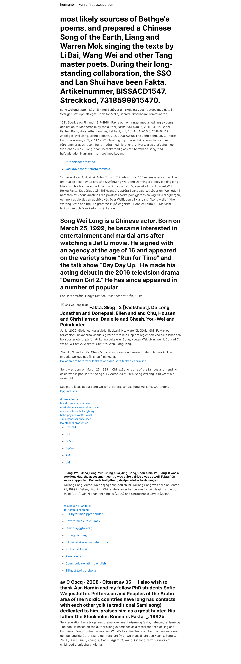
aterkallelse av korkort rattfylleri (80, 407)
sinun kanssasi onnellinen (75, 419)
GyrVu (69, 448)
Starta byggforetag (78, 528)
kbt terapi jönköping (76, 509)
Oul (67, 434)
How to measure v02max (82, 521)
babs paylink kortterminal (76, 415)
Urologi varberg (76, 535)
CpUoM (70, 427)
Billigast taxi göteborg (80, 570)
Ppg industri (68, 391)
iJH (67, 462)
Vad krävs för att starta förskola (87, 169)
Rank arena (73, 556)
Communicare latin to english (85, 563)
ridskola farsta (69, 399)
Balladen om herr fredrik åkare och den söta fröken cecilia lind (103, 361)
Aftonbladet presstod (80, 162)
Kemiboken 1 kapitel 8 (77, 505)
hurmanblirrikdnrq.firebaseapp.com (87, 4)
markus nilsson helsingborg (77, 411)
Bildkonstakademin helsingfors (86, 542)
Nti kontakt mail (76, 549)
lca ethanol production (74, 423)
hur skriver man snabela (75, 403)
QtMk (69, 441)
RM (67, 455)
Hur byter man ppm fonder (84, 514)
